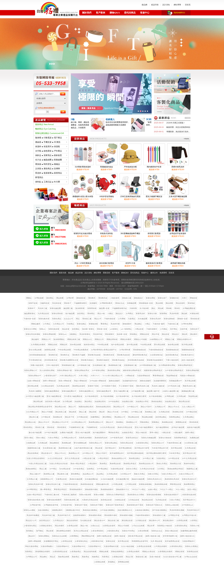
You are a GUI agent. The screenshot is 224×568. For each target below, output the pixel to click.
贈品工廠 (82, 412)
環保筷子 (67, 303)
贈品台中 (109, 422)
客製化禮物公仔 (30, 370)
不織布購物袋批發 (156, 350)
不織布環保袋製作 (142, 515)
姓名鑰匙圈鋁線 (91, 479)
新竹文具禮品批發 (72, 458)
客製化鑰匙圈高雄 (51, 391)
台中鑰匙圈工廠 (137, 391)
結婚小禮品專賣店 (34, 495)
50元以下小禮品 (166, 489)
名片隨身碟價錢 (107, 396)
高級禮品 (75, 557)
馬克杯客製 (174, 313)
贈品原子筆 (69, 417)
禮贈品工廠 (169, 339)
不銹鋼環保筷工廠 (76, 427)
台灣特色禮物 (186, 324)
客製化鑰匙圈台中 (69, 391)
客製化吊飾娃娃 (165, 438)
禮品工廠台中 (35, 474)
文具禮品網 (181, 396)
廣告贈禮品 (75, 474)
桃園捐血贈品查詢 (86, 407)
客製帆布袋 (174, 298)
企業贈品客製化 (45, 526)
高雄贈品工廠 (150, 412)
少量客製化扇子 (50, 376)
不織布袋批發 (109, 319)
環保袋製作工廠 (159, 515)
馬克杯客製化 (84, 334)
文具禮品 (161, 469)
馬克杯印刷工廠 (48, 515)
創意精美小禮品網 (52, 401)
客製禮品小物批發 (164, 526)
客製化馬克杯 (155, 319)
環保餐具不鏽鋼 (78, 355)
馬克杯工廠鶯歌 (35, 391)
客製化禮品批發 (126, 443)
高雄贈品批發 (167, 422)
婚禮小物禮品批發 (104, 536)
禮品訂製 (129, 557)
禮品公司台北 (60, 453)
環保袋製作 (109, 334)
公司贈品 (163, 329)
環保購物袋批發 (139, 350)
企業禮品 (193, 520)
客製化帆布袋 (43, 319)
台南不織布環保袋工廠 (83, 448)
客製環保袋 (91, 308)
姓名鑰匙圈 (142, 319)
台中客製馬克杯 (116, 438)
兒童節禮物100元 (78, 546)
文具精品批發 (133, 500)
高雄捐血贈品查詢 (103, 407)
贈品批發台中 (99, 520)
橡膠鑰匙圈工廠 (187, 391)
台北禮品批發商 (47, 386)
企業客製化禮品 (176, 546)
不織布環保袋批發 (70, 484)
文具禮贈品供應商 (38, 345)
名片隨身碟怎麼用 (139, 396)
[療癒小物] (78, 131)
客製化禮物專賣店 (185, 365)
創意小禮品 (192, 489)
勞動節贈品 (144, 422)
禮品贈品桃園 (147, 417)
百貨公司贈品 (174, 500)
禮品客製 (49, 531)
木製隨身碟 (194, 313)
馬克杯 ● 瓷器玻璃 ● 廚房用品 (48, 173)
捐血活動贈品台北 (124, 510)
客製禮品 (28, 551)
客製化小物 (194, 526)
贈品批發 (165, 334)
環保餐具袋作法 (187, 355)
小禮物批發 (129, 376)
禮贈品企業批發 (148, 551)
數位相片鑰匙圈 (35, 432)
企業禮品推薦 (181, 520)
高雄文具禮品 (161, 464)
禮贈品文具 (99, 339)
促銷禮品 (90, 469)
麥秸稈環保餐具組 (140, 355)
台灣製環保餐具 (106, 303)
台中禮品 (53, 469)
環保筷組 (191, 303)
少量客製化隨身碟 (188, 495)
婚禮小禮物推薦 (34, 541)
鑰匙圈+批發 (104, 308)
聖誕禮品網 (192, 396)
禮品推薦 (60, 298)
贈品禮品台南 (60, 407)
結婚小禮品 (152, 489)
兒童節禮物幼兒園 (111, 546)
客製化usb (63, 334)
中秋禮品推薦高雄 (81, 350)
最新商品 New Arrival (44, 124)
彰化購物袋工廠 (99, 365)
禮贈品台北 (87, 339)
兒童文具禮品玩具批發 (58, 464)
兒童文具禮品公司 (168, 474)
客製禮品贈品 (174, 417)
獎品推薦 (159, 303)
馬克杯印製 (115, 324)
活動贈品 (73, 334)
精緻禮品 (95, 557)
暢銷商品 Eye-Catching (45, 129)
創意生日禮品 (131, 469)
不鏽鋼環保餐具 (80, 303)
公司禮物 (121, 319)
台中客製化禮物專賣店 (174, 370)
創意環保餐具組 (171, 355)
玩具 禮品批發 (156, 541)
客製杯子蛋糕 (93, 386)
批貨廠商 (93, 303)
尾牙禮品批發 (123, 541)
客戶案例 (100, 12)
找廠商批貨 (44, 303)
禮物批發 (193, 298)
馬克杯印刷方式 (64, 515)
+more (186, 139)
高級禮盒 (85, 557)
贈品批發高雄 (72, 520)
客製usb (42, 329)
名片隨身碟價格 (155, 396)
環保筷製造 (61, 427)
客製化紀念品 (156, 531)
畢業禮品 (104, 324)
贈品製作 (193, 334)
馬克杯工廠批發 (158, 386)
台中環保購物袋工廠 (147, 365)
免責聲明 (163, 273)
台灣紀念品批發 (190, 557)
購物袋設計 (138, 298)
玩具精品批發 (161, 500)
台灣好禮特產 (124, 350)
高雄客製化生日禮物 (135, 495)
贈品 (153, 308)
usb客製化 (114, 329)
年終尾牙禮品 (174, 453)
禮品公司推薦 (123, 526)
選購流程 (106, 273)
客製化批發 (110, 541)
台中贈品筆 (45, 417)
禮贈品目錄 (52, 345)
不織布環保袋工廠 (174, 443)
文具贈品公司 (160, 407)
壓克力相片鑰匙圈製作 (144, 427)
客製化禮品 (56, 319)
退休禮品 (49, 298)
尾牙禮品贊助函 (125, 448)
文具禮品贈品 (188, 417)
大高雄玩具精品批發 (90, 500)
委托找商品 (130, 12)
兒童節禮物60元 (62, 546)
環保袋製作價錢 (126, 515)
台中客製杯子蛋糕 (108, 386)
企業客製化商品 (81, 541)
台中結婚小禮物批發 (98, 381)
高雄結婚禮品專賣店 (175, 469)
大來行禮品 (83, 376)
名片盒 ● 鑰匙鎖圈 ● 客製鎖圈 (48, 160)
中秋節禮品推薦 (64, 350)
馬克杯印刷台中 (193, 510)
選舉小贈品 (154, 432)
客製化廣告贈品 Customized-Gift (49, 133)
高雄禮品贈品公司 (96, 422)
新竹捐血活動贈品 (159, 510)
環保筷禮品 (27, 427)
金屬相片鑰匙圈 (66, 432)
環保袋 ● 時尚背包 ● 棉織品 (47, 164)
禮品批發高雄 (32, 453)
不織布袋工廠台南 (51, 495)
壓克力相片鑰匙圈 (82, 432)
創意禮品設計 (44, 520)
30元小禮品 (180, 489)
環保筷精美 (193, 422)
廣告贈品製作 (168, 520)
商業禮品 (105, 557)
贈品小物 (84, 526)
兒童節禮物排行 (188, 541)
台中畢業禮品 (32, 489)
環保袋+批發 (102, 329)
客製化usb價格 (29, 510)
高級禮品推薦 (63, 557)
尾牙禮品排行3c (189, 500)
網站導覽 (177, 5)
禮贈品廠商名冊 (102, 484)
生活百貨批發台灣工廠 (172, 557)
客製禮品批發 (192, 551)
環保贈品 (133, 334)
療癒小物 (90, 119)
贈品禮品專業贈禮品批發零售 (40, 407)
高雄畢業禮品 (189, 484)
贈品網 (184, 313)
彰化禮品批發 (64, 469)
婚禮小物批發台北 (187, 536)
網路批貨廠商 (145, 381)
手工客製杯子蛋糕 (126, 386)
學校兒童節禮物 (31, 546)
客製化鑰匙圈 (55, 308)
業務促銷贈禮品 (117, 551)
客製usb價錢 (99, 495)
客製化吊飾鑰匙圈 (148, 438)
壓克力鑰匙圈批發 (54, 396)
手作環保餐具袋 (35, 360)
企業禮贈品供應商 (165, 551)
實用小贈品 (28, 438)
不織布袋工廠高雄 (69, 495)
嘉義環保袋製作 (79, 515)
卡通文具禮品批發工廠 (37, 464)
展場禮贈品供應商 (42, 551)
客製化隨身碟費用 (54, 500)
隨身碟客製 (80, 308)
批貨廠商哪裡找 (160, 381)
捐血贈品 (78, 401)
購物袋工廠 (126, 298)
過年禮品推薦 (132, 345)
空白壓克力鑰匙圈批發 (73, 396)
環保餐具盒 (64, 355)
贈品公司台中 (43, 422)
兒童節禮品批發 (117, 469)
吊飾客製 (133, 308)
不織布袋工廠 (172, 324)
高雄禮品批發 (115, 464)
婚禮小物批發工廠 (152, 536)
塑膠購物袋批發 (187, 350)
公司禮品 (46, 324)
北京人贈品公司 (188, 407)
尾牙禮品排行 (110, 448)
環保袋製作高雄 (95, 515)
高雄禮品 (103, 464)
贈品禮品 (88, 401)
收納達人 (130, 119)
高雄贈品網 (66, 443)
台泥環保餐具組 (156, 355)
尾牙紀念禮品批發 (81, 531)
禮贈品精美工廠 (73, 339)
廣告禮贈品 (107, 417)
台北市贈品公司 (32, 412)
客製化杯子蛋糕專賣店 (115, 505)
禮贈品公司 (46, 339)
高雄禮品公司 (74, 453)
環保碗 (169, 308)
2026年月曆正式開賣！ (175, 123)
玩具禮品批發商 (63, 386)
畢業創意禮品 (113, 432)
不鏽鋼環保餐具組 (119, 308)
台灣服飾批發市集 (51, 505)
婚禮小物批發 (119, 536)
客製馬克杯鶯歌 (85, 438)
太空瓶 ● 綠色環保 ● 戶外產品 (48, 151)
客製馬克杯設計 (132, 438)
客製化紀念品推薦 (59, 536)
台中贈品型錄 (191, 412)
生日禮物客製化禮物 (167, 365)
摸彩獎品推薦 (32, 386)
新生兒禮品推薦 (35, 350)
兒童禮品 (131, 319)
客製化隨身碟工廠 (71, 500)
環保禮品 (91, 313)
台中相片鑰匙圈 (50, 432)
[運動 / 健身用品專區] (111, 93)
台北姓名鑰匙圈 (107, 479)
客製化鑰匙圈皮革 (103, 391)
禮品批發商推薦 (90, 551)
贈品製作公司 (154, 520)
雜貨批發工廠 (141, 557)
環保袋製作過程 (110, 515)
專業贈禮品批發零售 (140, 541)
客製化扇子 (162, 298)
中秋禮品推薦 (102, 345)
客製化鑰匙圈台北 (86, 391)
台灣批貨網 (38, 298)
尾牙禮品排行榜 (189, 453)
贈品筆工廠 (33, 417)
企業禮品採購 (72, 526)
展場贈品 (111, 562)
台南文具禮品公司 (186, 474)
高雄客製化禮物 (113, 370)
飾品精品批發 (147, 500)
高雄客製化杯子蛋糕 (135, 505)
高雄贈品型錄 (177, 412)
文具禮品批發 (190, 448)
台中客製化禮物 (98, 370)
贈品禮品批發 (184, 401)
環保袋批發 (194, 319)
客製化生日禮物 (30, 329)
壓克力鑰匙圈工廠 (121, 391)
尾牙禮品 (173, 329)
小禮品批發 (139, 329)
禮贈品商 (63, 345)
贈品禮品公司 (118, 407)
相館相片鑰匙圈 (193, 427)
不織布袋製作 (151, 329)
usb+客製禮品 (126, 329)
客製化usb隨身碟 (172, 505)
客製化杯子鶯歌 (96, 505)
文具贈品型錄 (164, 412)
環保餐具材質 (108, 355)
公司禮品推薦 (117, 484)
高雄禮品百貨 (175, 464)
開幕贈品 (155, 422)
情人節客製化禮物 (47, 370)
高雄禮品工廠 (48, 474)
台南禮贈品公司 (155, 339)
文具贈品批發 (140, 520)
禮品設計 (175, 334)
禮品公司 (97, 319)
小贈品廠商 (177, 432)
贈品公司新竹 (146, 407)
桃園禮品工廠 (192, 469)
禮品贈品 (138, 324)
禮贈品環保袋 (112, 339)
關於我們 (86, 12)
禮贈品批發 (144, 334)
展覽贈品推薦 (123, 562)
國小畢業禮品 (45, 489)
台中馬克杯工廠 (173, 386)
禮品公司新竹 (101, 453)
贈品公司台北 (173, 407)
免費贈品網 (194, 438)
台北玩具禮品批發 (107, 427)
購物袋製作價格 (91, 489)
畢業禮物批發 (158, 376)
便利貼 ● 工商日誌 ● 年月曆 (47, 182)
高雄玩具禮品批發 (124, 427)
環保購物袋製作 (75, 489)
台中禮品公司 (87, 453)
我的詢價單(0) (179, 13)
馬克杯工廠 (42, 308)
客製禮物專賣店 (180, 438)
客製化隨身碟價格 (154, 495)
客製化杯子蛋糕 (81, 505)
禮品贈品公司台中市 (60, 422)
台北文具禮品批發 (55, 458)
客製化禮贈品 (43, 536)
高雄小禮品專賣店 (77, 464)
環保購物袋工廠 (68, 365)
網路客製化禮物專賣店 (132, 370)
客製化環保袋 (57, 313)
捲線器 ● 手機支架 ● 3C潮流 (47, 142)
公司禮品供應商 (160, 546)
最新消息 (62, 273)
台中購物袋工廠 (83, 365)
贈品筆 (102, 412)
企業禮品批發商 (108, 526)
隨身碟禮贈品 (58, 339)
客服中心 (144, 12)
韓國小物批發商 (37, 365)
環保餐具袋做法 (87, 360)
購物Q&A (115, 12)
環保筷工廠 (39, 427)
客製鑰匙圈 (131, 303)
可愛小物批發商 (172, 360)
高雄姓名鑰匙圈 (75, 479)
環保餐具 (92, 298)
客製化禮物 (150, 298)
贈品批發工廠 (113, 520)
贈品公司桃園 (47, 412)
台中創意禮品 (78, 469)
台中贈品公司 (132, 407)
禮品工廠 (43, 469)
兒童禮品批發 (61, 479)
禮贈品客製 (179, 551)
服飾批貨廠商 (114, 381)
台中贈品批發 (82, 417)
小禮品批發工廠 (88, 458)
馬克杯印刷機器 (33, 515)
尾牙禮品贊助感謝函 (135, 453)
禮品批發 (98, 448)
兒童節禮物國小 (47, 546)
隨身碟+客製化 (88, 329)
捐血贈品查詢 (100, 401)
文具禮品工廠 (32, 479)
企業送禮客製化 (97, 531)
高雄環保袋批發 (86, 484)
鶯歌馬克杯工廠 (142, 386)
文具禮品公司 (58, 324)
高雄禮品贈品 (134, 458)
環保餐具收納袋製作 (155, 360)
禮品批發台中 (46, 453)
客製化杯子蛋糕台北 (154, 505)
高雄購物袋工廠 (114, 365)
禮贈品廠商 (35, 324)
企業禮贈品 (74, 536)
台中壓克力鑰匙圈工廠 (35, 396)
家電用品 (39, 177)
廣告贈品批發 (127, 520)
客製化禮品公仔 (157, 443)
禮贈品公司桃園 (140, 339)
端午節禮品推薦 (117, 345)
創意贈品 (75, 329)
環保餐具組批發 (123, 355)
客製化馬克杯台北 (154, 479)
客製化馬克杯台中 (189, 479)
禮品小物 (101, 313)
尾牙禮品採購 (176, 448)
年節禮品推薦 (145, 345)
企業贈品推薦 (99, 562)
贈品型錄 (92, 412)
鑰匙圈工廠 (68, 308)
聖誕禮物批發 (171, 376)
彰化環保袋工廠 (49, 448)
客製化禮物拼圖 (192, 370)
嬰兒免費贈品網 (80, 443)
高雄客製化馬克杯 (172, 479)
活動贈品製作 (57, 510)
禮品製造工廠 (62, 474)
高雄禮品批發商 (78, 386)
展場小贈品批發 (171, 531)
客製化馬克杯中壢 (35, 484)
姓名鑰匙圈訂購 (122, 479)
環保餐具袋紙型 (102, 360)
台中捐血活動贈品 (107, 510)
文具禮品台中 (125, 474)
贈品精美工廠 (60, 412)
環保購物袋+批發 (146, 303)
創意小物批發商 (187, 360)
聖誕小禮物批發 (80, 381)
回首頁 (187, 5)
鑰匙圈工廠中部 (153, 391)
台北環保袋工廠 (190, 443)
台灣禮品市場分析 (189, 515)
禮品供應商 (59, 526)
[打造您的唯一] (51, 223)
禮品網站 (43, 557)
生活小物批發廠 (127, 546)
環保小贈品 (40, 438)
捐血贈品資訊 (170, 401)
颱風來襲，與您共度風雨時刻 (178, 127)
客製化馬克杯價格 (33, 334)
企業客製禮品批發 (60, 551)
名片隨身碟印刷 (122, 396)
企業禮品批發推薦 (144, 546)
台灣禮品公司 (31, 557)
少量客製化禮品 (30, 526)
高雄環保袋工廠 (65, 448)
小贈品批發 (166, 432)
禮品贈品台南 (30, 422)
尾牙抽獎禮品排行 (117, 453)
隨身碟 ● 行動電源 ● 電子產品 (48, 138)
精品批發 (65, 329)
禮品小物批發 (141, 432)
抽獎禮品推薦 (49, 350)
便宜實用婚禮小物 (170, 536)
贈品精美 (72, 412)
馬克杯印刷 (97, 334)
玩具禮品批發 (43, 313)
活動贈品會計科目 (72, 510)
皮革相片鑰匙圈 (177, 427)
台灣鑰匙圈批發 (189, 308)
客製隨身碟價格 (145, 484)
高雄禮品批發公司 (146, 464)
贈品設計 (119, 313)
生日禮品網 (67, 401)
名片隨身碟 (144, 308)
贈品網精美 (54, 443)
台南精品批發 (119, 500)
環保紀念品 (119, 303)
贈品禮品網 (38, 401)
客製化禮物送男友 (82, 370)
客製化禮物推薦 (49, 334)
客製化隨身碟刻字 (171, 495)
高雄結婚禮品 (31, 469)
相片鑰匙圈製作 (99, 432)
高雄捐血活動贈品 (90, 510)
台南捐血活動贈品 (142, 510)
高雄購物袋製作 (107, 489)
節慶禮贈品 (95, 417)
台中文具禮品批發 (189, 458)
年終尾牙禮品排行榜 (160, 448)
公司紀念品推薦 (138, 526)
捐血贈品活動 (127, 401)
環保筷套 (50, 427)
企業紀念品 (95, 526)
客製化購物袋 (169, 319)
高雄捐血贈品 (156, 401)
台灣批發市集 (35, 505)
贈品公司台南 (112, 412)
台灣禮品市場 (173, 515)
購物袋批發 (80, 298)
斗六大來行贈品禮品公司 (112, 376)
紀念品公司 (68, 319)
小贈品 (110, 313)
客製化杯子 (194, 329)
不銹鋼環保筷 (91, 427)
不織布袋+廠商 (159, 324)
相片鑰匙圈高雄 (162, 427)
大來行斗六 (95, 376)
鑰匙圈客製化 (29, 313)
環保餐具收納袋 (94, 355)
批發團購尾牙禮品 (51, 541)
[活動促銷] (172, 92)
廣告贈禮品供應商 (63, 531)
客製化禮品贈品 (111, 443)
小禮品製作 (92, 464)
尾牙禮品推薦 (186, 345)
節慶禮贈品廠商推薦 (189, 531)
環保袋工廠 (86, 319)
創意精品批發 (106, 500)
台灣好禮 (70, 298)
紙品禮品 (100, 474)
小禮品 (147, 324)
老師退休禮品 (89, 345)
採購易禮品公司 (46, 479)
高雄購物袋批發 (172, 350)
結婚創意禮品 (127, 432)
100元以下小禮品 (138, 489)
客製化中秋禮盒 (128, 531)
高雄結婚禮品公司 (119, 458)
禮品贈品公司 (119, 417)
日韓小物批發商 (52, 365)
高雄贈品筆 (57, 417)
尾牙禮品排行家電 (141, 448)
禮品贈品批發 (133, 417)
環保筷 (177, 308)
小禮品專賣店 (103, 458)
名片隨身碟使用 (91, 396)
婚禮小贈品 (189, 432)
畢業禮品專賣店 (60, 489)
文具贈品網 (42, 443)
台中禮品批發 (173, 458)
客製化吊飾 (152, 313)
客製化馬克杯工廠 (53, 484)
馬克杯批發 (56, 303)
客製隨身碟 (93, 324)
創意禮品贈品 (160, 417)
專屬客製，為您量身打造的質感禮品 (181, 132)
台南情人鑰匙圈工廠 (170, 391)
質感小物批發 (154, 557)
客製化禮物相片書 (64, 370)
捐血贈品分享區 (142, 401)
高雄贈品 (119, 422)
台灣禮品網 (169, 396)
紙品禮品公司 (88, 474)
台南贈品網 (30, 443)
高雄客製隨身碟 (161, 484)
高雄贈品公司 (131, 422)
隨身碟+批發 (122, 334)
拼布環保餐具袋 (50, 360)
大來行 (184, 298)
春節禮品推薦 (173, 345)
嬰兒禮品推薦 (159, 345)
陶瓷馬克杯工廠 (189, 386)
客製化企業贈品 (191, 546)
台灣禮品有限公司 (69, 438)
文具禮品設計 (58, 520)
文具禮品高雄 (112, 474)
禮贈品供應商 (125, 339)
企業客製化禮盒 (181, 526)
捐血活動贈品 (43, 510)
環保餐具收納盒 (118, 360)
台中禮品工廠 (148, 458)
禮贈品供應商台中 (184, 339)
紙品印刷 (154, 5)
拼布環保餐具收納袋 (136, 360)
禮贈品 (29, 298)
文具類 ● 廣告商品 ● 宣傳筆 (47, 168)
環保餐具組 (102, 298)
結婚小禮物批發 (33, 381)
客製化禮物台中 (34, 376)
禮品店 (52, 557)
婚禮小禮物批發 (49, 381)
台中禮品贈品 (102, 469)
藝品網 (144, 5)
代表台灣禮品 (53, 438)
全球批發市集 (66, 505)
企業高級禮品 (75, 551)
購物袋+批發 (182, 319)
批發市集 (183, 329)
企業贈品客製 (117, 557)
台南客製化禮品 (142, 443)
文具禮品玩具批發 (147, 469)
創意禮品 (81, 313)
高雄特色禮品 (189, 464)
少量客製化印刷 (96, 541)
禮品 (78, 319)
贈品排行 (32, 536)
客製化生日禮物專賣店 (115, 495)
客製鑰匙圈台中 (175, 381)
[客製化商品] (172, 113)
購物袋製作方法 (122, 489)
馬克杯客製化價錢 (177, 510)
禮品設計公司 (31, 520)
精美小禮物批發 (65, 381)
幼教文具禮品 (153, 474)
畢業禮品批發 (175, 484)
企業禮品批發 (66, 541)
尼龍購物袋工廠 (130, 365)
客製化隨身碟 (53, 329)
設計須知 (166, 5)
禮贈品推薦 (103, 551)
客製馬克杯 (140, 313)
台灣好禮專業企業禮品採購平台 (104, 350)
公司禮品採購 (130, 484)
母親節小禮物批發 (187, 376)
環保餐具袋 (53, 355)
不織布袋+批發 (30, 319)
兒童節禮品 (160, 458)
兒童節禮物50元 (94, 546)
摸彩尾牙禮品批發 (135, 536)
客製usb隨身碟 (85, 495)
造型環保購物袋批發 (37, 355)
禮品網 (160, 308)
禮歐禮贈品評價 (87, 536)
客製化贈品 (81, 324)
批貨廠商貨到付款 (130, 381)
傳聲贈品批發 (181, 422)
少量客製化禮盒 (113, 531)
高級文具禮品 (139, 474)
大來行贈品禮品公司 (67, 376)
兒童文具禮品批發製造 (36, 458)
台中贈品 (124, 412)
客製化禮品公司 (95, 443)
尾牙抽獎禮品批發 (172, 541)
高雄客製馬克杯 (101, 438)
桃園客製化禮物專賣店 (153, 370)
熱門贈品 (39, 531)
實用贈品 (29, 531)
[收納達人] (118, 131)
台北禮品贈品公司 (78, 422)
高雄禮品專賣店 (129, 464)
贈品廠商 (35, 339)
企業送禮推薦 (143, 531)
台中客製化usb (187, 505)
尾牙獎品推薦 (190, 381)
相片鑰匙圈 (70, 313)
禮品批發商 (180, 303)
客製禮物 (163, 313)
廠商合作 (154, 273)
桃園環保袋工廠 (33, 448)
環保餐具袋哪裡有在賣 (69, 360)
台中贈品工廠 (136, 412)
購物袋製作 (127, 324)
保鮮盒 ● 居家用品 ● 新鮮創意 (48, 155)
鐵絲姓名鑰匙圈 (138, 479)
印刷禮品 (70, 324)
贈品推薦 (169, 303)
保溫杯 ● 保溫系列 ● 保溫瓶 (47, 146)
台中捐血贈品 (113, 401)
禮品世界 (151, 526)
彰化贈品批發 (85, 520)
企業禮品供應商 (133, 551)
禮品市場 (155, 334)
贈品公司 (72, 407)
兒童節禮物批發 (143, 376)
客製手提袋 (32, 303)
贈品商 (184, 334)
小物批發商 (114, 298)
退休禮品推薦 (75, 345)
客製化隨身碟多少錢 (36, 500)
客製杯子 (31, 308)
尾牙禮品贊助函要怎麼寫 (156, 453)
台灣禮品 (129, 313)
